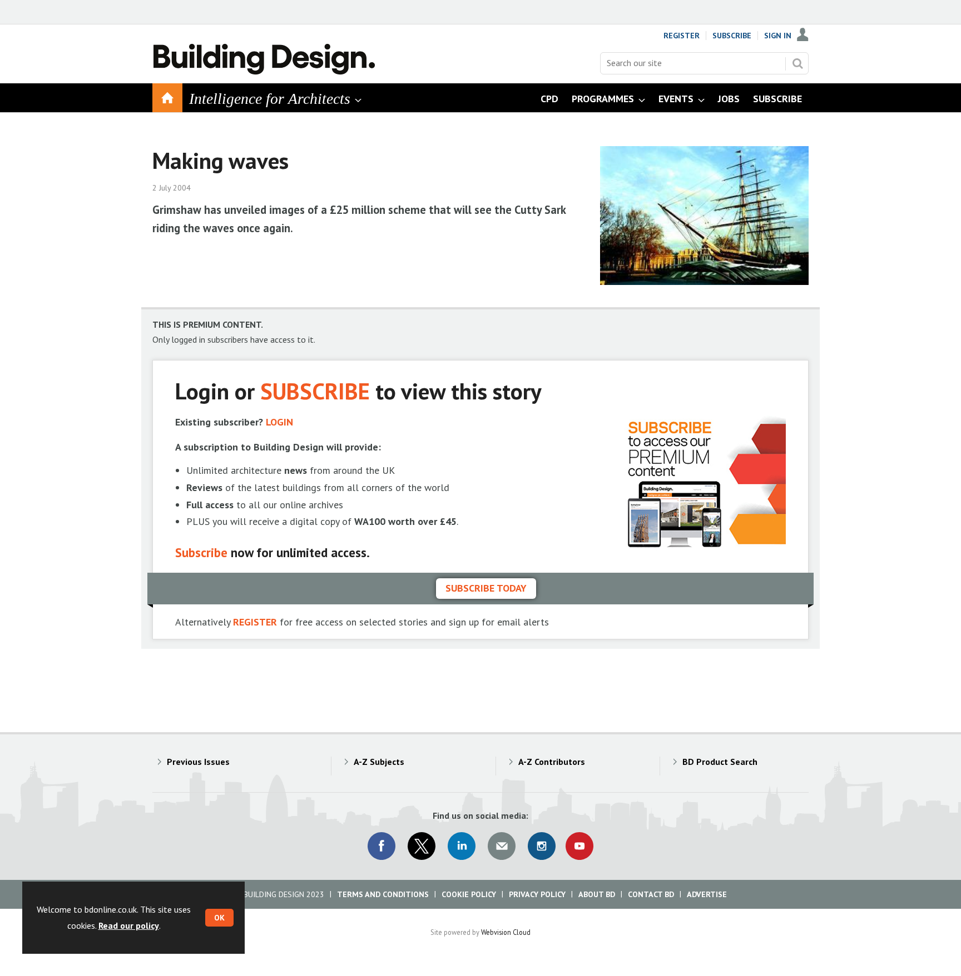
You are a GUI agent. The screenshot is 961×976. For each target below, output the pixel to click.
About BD (596, 894)
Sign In (777, 35)
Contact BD (651, 894)
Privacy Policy (537, 894)
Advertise (707, 894)
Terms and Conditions (383, 894)
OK (219, 918)
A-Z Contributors (551, 761)
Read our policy (128, 925)
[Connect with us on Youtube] (579, 846)
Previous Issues (198, 761)
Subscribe (731, 35)
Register (681, 35)
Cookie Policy (469, 894)
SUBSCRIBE (315, 391)
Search (797, 63)
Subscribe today (486, 588)
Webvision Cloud (506, 932)
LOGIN (279, 422)
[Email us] (501, 846)
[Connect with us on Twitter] (421, 846)
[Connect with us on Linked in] (461, 846)
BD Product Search (719, 761)
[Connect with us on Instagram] (541, 846)
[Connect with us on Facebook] (381, 846)
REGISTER (255, 621)
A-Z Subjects (379, 761)
